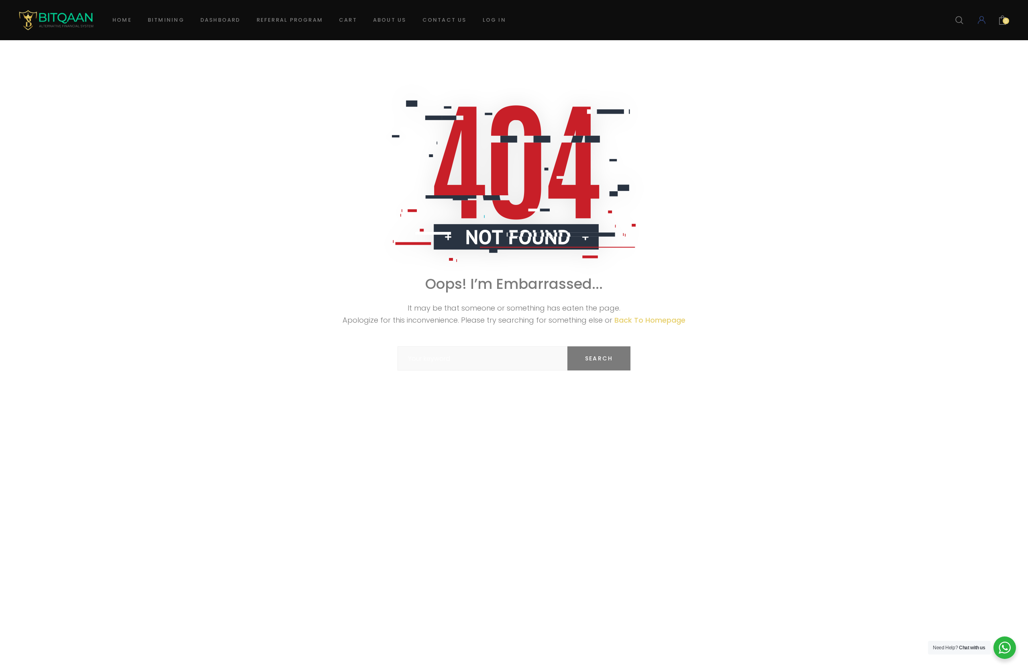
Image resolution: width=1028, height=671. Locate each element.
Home (122, 20)
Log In (494, 20)
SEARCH (599, 358)
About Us (389, 20)
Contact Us (444, 20)
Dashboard (220, 20)
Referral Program (290, 20)
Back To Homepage (649, 320)
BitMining (166, 20)
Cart (348, 20)
